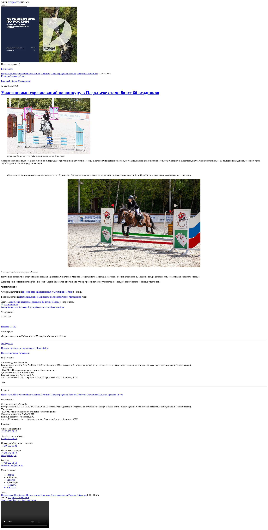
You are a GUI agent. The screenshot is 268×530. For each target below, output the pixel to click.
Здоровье (14, 76)
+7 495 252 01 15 (9, 438)
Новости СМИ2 (8, 327)
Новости (13, 477)
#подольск (13, 307)
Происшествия (33, 73)
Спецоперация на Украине (63, 73)
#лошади (23, 307)
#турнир (32, 307)
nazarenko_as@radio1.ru (12, 465)
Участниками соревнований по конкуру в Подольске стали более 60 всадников (80, 92)
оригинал (11, 156)
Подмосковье (7, 73)
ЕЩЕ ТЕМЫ (104, 73)
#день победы (57, 307)
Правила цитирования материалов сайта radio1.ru (24, 348)
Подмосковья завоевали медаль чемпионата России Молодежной (50, 297)
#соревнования (43, 307)
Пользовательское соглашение (15, 353)
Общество (82, 73)
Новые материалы (10, 64)
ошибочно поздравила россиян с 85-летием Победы (34, 302)
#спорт (4, 307)
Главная (5, 81)
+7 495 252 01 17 (9, 431)
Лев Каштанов (11, 304)
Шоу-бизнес (20, 73)
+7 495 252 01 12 (9, 453)
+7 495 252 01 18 (9, 463)
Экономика (92, 73)
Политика (45, 73)
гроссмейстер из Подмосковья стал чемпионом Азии (47, 292)
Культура (5, 76)
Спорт (22, 76)
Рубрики (13, 81)
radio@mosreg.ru (8, 455)
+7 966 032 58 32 (9, 446)
